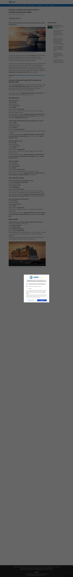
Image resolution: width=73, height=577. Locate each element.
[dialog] (36, 288)
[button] (36, 288)
